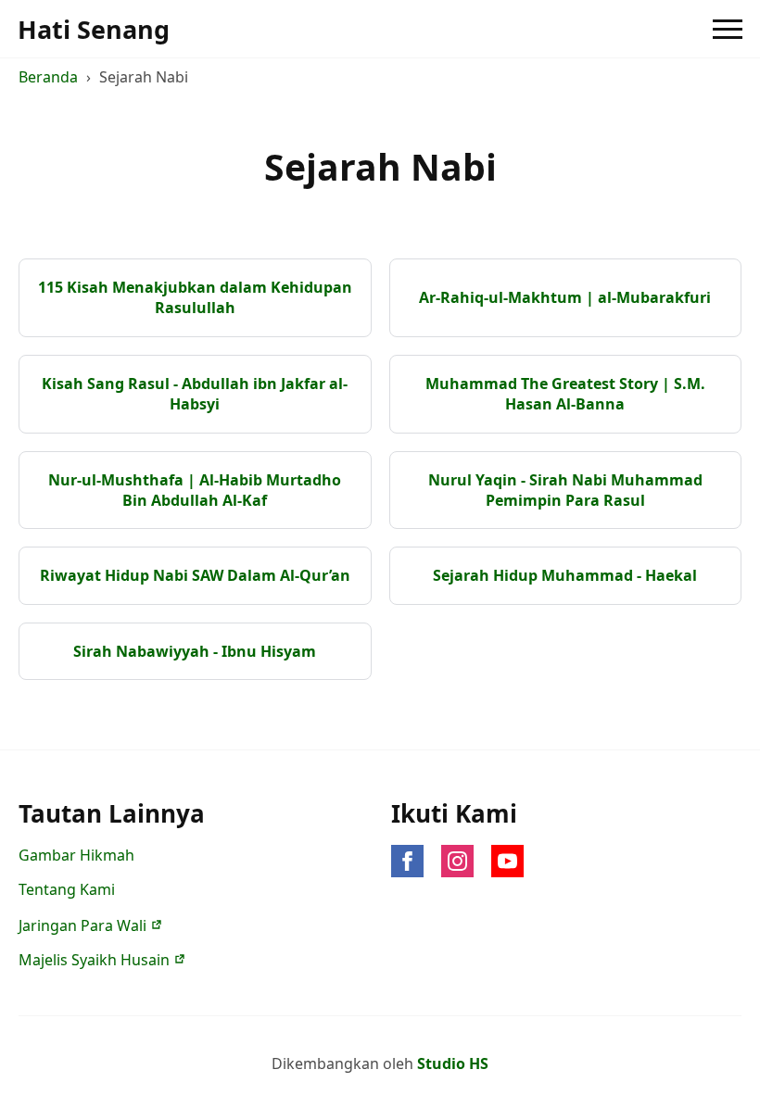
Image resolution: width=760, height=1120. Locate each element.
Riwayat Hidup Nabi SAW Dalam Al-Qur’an (195, 575)
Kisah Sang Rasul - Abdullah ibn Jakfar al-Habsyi (195, 393)
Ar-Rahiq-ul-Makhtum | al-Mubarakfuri (565, 297)
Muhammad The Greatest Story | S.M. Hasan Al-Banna (565, 393)
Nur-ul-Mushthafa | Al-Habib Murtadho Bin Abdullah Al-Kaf (194, 490)
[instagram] (457, 861)
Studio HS (452, 1063)
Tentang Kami (67, 889)
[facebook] (407, 861)
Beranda (48, 77)
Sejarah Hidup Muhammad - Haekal (565, 575)
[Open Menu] (727, 29)
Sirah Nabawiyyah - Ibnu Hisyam (194, 651)
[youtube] (507, 861)
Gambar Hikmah (76, 855)
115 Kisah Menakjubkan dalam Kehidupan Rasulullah (195, 297)
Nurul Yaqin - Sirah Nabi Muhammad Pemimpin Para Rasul (565, 490)
